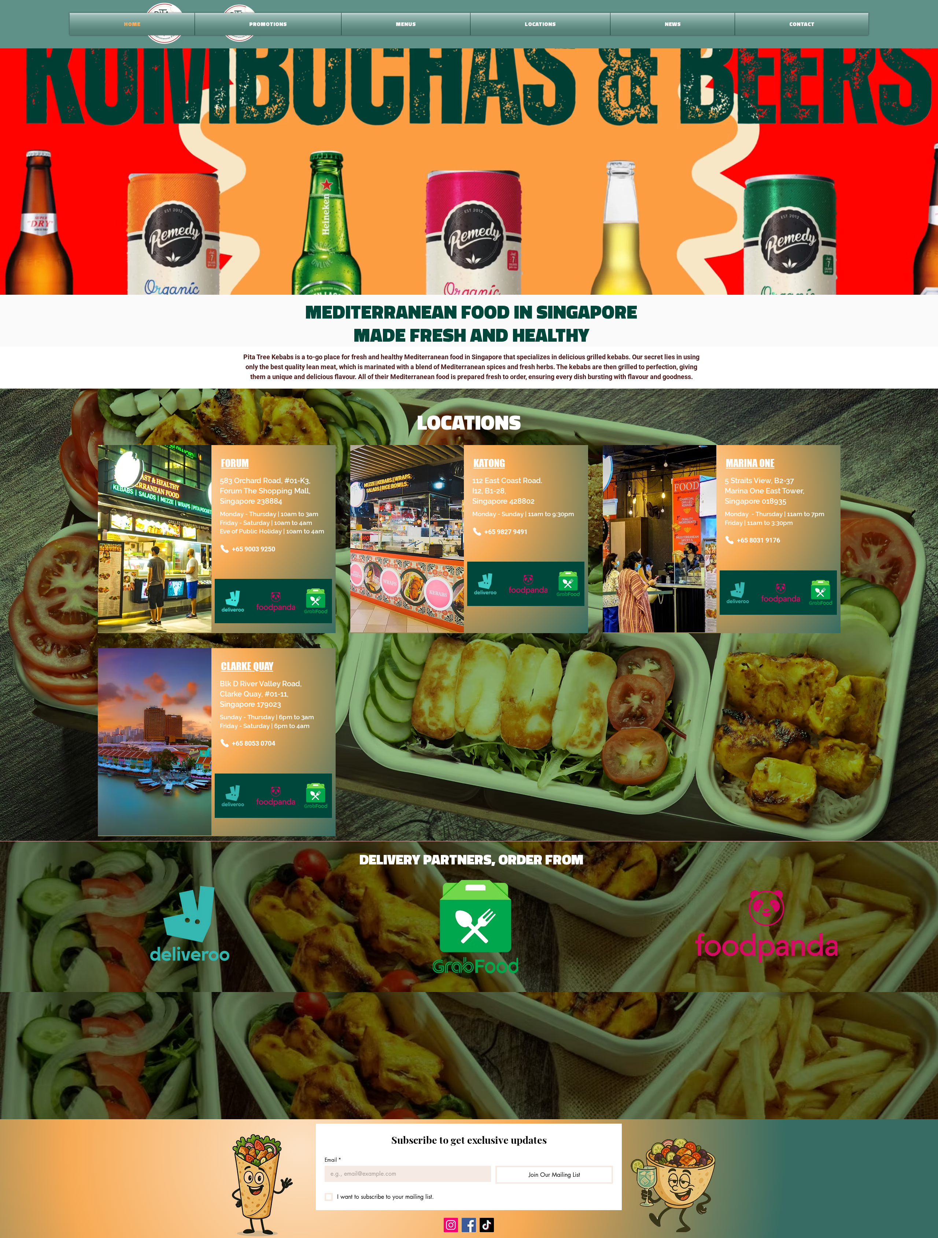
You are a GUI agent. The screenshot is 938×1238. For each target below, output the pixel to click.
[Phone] (224, 548)
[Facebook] (469, 1225)
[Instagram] (451, 1225)
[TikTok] (487, 1225)
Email (333, 1160)
